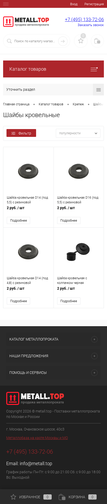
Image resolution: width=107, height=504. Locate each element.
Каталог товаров (27, 69)
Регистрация (94, 4)
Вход (73, 4)
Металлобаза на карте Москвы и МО (37, 438)
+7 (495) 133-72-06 (84, 19)
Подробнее (18, 220)
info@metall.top (36, 463)
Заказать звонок (91, 25)
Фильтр (24, 133)
